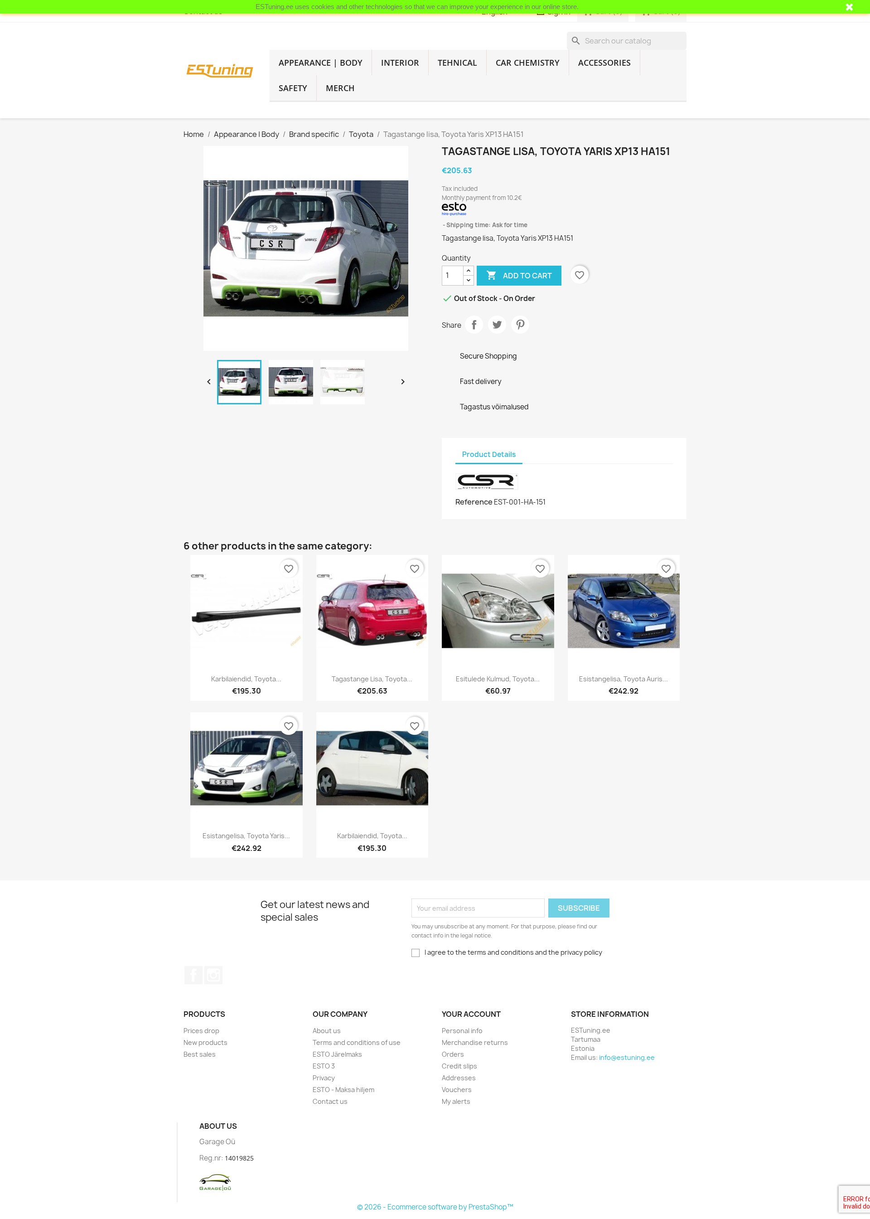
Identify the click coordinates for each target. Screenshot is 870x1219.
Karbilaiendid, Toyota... (246, 679)
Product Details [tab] (489, 454)
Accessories (604, 62)
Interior (400, 62)
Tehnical (457, 62)
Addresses (459, 1077)
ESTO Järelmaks (337, 1054)
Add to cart (519, 275)
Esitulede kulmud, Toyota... (498, 679)
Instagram (213, 975)
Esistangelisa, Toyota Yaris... (246, 835)
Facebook (193, 975)
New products (205, 1042)
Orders (453, 1054)
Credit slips (459, 1066)
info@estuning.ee (627, 1057)
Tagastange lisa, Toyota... (372, 679)
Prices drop (201, 1030)
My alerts (456, 1101)
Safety (293, 88)
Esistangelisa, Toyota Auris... (623, 679)
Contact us (330, 1101)
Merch (340, 88)
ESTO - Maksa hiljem (343, 1089)
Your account (471, 1014)
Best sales (200, 1054)
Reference (474, 501)
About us (327, 1030)
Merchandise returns (475, 1042)
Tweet (497, 325)
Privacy (324, 1077)
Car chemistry (528, 62)
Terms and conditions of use (357, 1042)
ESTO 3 (324, 1066)
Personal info (462, 1030)
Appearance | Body (320, 62)
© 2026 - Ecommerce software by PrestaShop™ (435, 1207)
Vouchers (457, 1089)
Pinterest (520, 325)
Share (474, 325)
